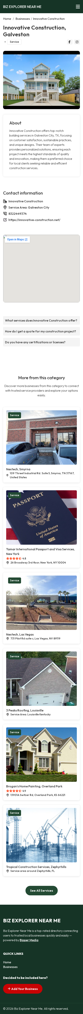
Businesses (22, 19)
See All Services (41, 890)
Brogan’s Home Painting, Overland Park (34, 786)
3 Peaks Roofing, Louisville (24, 710)
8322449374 (17, 214)
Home (7, 19)
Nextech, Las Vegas (20, 634)
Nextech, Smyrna (18, 469)
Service (14, 41)
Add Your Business (24, 989)
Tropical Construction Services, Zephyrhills (36, 867)
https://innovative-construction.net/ (34, 220)
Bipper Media (29, 940)
